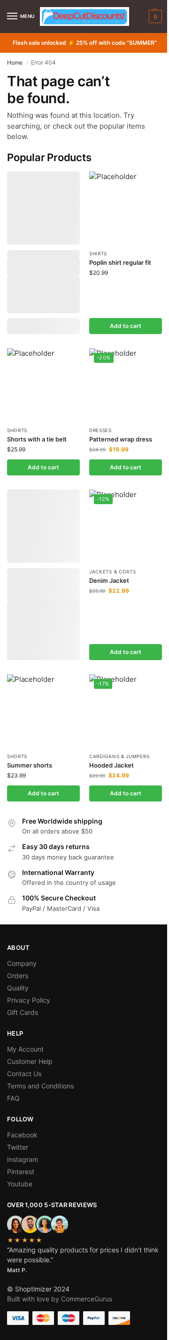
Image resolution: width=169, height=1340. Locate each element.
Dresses (100, 430)
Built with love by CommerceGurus (59, 1299)
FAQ (13, 1098)
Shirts (98, 253)
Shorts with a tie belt (37, 439)
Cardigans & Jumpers (119, 756)
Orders (17, 976)
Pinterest (20, 1172)
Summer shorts (29, 765)
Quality (18, 988)
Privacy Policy (28, 1000)
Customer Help (30, 1061)
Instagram (22, 1159)
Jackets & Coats (112, 571)
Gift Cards (22, 1012)
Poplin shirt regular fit (120, 262)
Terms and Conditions (40, 1086)
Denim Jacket (109, 580)
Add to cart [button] (125, 325)
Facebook (22, 1135)
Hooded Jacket (111, 765)
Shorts (17, 430)
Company (22, 963)
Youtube (19, 1184)
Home (15, 62)
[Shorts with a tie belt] (43, 384)
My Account (25, 1049)
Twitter (17, 1147)
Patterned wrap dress (120, 439)
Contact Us (24, 1074)
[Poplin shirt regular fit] (125, 208)
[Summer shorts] (43, 710)
